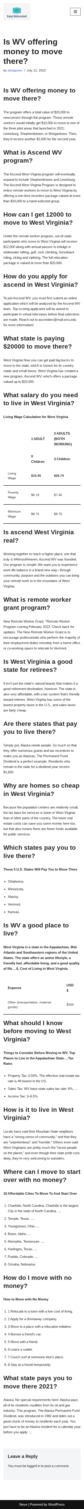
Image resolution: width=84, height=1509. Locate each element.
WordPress (56, 1504)
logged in (33, 1466)
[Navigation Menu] (75, 11)
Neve (23, 1504)
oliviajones (15, 70)
